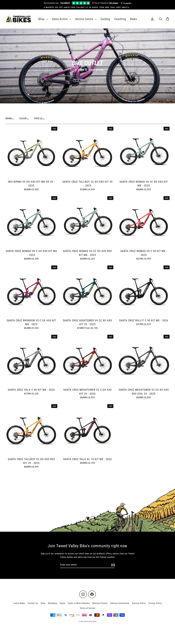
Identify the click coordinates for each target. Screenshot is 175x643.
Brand (8, 118)
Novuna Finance (99, 603)
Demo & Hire (60, 19)
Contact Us (33, 603)
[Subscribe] (112, 565)
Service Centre (84, 19)
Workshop (52, 603)
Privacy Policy (155, 603)
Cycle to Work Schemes (79, 603)
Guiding (105, 19)
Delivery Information (119, 603)
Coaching (120, 19)
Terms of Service (87, 608)
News (133, 19)
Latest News (19, 603)
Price (38, 118)
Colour (23, 118)
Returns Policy (139, 603)
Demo (62, 603)
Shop (41, 19)
